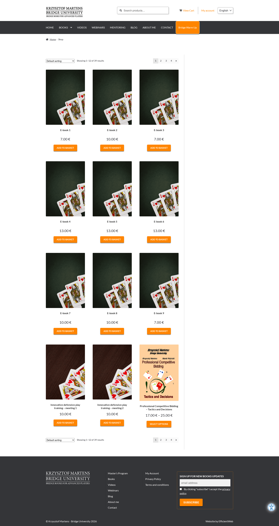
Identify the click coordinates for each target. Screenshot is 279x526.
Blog (110, 496)
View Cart (189, 10)
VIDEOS (82, 27)
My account (207, 10)
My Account (152, 473)
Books (111, 478)
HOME (50, 27)
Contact (112, 507)
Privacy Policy (153, 478)
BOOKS (63, 27)
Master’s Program (118, 473)
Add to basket (65, 147)
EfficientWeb (226, 521)
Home (53, 39)
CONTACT (167, 27)
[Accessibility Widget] (271, 507)
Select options (159, 424)
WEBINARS (98, 27)
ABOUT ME (149, 27)
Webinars (113, 490)
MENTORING (117, 27)
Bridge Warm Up (187, 27)
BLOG (134, 27)
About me (113, 501)
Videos (112, 484)
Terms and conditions (157, 484)
